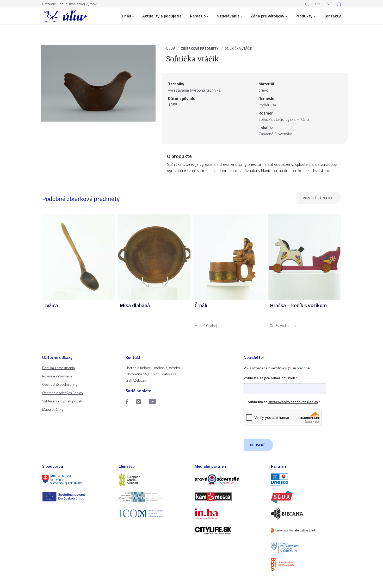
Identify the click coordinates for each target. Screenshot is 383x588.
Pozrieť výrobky (317, 197)
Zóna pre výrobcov (267, 16)
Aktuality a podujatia (162, 16)
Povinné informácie (57, 376)
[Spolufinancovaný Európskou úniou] (77, 496)
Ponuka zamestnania (58, 367)
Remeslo (198, 16)
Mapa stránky (52, 409)
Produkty (303, 16)
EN (317, 4)
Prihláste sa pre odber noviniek (270, 378)
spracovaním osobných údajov (293, 401)
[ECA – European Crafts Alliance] (154, 479)
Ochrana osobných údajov (62, 392)
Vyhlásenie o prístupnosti (62, 401)
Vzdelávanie (228, 16)
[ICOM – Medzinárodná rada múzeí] (154, 513)
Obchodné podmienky (59, 384)
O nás (125, 16)
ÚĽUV (170, 48)
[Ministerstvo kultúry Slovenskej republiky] (77, 479)
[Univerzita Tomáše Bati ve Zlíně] (306, 530)
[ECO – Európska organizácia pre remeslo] (154, 496)
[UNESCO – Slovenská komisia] (306, 479)
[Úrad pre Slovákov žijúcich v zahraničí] (306, 547)
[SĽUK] (306, 496)
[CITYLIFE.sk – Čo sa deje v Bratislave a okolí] (230, 530)
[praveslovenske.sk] (230, 479)
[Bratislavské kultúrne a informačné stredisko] (306, 564)
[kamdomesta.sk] (230, 496)
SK (329, 4)
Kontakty (332, 16)
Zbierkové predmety (200, 48)
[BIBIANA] (306, 513)
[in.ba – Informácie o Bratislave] (230, 513)
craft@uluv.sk (136, 380)
